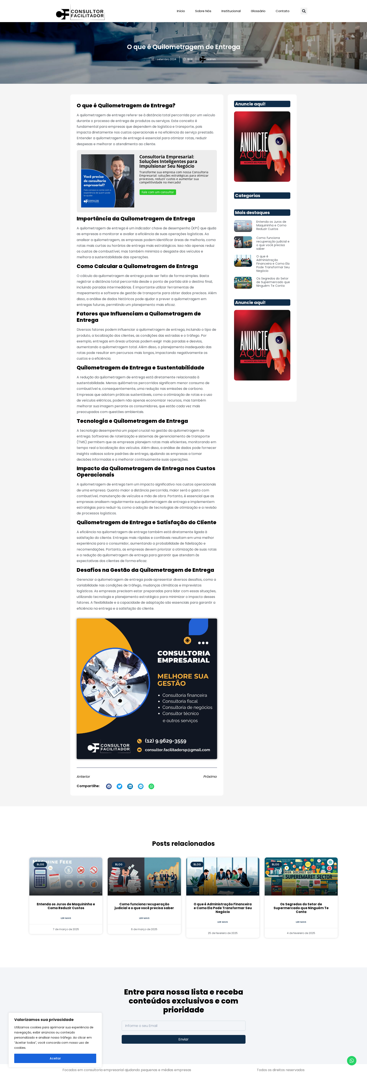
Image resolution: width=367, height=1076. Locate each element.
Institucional (231, 11)
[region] (55, 1040)
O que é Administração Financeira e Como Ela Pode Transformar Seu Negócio (273, 263)
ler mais (66, 918)
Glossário (258, 11)
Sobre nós (203, 11)
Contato (282, 11)
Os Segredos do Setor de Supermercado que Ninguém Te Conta (273, 282)
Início (181, 11)
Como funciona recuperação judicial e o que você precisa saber (272, 243)
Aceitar (55, 1058)
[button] (304, 11)
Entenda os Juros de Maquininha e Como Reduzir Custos (271, 225)
